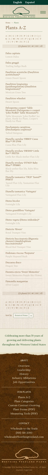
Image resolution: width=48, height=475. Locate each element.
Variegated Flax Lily (16, 195)
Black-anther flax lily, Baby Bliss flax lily (22, 170)
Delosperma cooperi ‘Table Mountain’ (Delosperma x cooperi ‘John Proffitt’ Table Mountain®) (23, 110)
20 (29, 46)
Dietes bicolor (13, 201)
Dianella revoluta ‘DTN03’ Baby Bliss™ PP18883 (22, 164)
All (41, 46)
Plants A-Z (24, 397)
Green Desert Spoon (16, 78)
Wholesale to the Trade (24, 428)
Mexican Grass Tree (16, 92)
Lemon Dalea (12, 56)
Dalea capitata (13, 53)
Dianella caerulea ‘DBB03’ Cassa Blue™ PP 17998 (22, 140)
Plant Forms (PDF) (24, 409)
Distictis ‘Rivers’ (14, 229)
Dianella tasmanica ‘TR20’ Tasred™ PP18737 (23, 178)
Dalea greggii (12, 62)
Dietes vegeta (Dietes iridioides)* (22, 219)
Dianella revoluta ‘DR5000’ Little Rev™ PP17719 (22, 152)
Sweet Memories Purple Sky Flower (24, 275)
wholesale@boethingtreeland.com (24, 436)
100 (36, 46)
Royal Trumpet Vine (16, 232)
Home (8, 23)
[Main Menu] (43, 12)
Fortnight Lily (13, 204)
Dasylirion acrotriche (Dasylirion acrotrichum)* (22, 73)
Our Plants (24, 392)
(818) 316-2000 (24, 432)
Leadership (24, 369)
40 (33, 46)
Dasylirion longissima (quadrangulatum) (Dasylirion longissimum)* (21, 86)
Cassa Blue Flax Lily (16, 145)
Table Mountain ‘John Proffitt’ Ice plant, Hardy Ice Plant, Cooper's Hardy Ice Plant (23, 118)
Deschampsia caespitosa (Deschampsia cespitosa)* (19, 128)
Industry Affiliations (24, 377)
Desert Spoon (12, 102)
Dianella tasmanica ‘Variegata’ (21, 191)
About (24, 360)
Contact (24, 423)
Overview (24, 365)
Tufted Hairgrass (14, 133)
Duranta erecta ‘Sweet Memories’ (22, 272)
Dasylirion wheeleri (15, 98)
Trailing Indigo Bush (16, 66)
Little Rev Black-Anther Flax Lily (22, 156)
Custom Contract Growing (24, 405)
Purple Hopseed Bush (16, 256)
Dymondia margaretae (17, 281)
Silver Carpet (12, 284)
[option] (30, 2)
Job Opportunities (24, 381)
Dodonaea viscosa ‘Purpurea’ (20, 253)
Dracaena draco (13, 262)
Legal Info (28, 470)
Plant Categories (24, 401)
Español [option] (30, 2)
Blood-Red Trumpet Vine (18, 247)
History (24, 373)
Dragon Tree (12, 266)
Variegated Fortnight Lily (18, 213)
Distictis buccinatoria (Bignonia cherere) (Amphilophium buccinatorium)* (22, 241)
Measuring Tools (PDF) (24, 413)
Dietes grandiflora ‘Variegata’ (20, 210)
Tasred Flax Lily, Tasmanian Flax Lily (22, 184)
